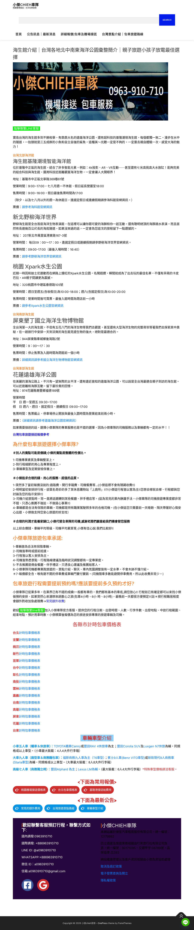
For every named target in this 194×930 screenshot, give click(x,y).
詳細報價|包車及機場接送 (79, 34)
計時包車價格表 (26, 633)
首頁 (18, 34)
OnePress (103, 923)
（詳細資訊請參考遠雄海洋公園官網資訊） (50, 420)
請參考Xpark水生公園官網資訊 (43, 306)
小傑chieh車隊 (26, 5)
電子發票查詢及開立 (114, 873)
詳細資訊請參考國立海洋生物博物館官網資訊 (52, 360)
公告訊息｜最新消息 (41, 34)
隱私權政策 (108, 880)
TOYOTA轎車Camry (67, 746)
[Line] (185, 922)
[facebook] (27, 885)
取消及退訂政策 (111, 866)
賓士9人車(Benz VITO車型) (126, 758)
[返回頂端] (181, 916)
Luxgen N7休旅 (154, 746)
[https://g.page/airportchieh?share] (43, 885)
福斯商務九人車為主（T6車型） (84, 758)
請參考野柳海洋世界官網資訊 (41, 256)
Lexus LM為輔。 (89, 769)
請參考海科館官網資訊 (37, 207)
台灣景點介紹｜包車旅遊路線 (122, 34)
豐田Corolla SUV (128, 746)
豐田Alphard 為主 (63, 769)
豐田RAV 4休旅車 (96, 746)
